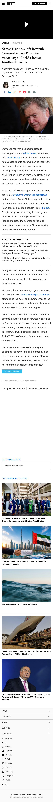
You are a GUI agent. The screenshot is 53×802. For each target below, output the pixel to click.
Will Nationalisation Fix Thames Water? (19, 604)
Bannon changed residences (35, 294)
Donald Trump (13, 157)
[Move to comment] (34, 92)
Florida (45, 208)
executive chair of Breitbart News (30, 195)
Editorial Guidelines (38, 388)
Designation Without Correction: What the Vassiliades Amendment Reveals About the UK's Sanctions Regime (26, 696)
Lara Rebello (19, 82)
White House (29, 153)
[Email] (29, 92)
